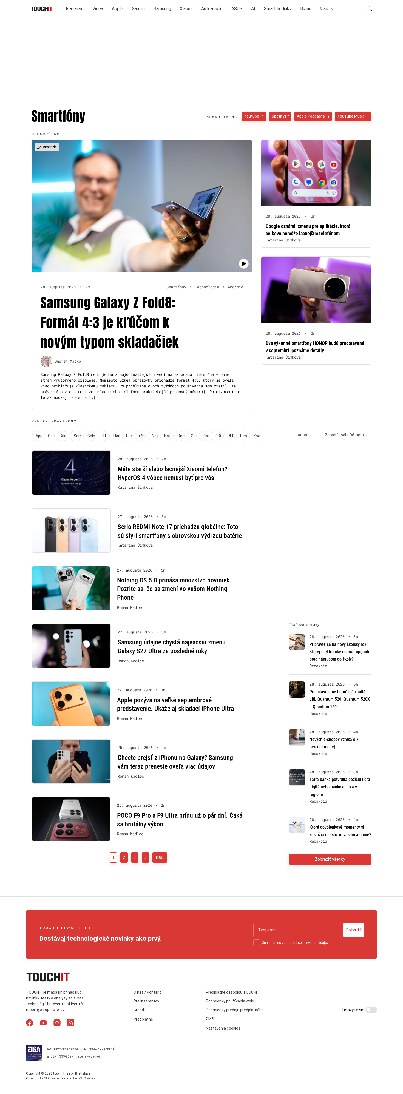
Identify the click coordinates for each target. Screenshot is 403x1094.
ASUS (236, 8)
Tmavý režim (353, 1010)
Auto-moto (212, 8)
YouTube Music (351, 116)
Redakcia (318, 666)
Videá (97, 8)
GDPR (211, 1019)
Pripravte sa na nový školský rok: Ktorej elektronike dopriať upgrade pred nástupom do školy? (340, 652)
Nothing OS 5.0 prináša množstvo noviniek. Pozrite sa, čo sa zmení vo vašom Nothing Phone (174, 588)
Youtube (251, 116)
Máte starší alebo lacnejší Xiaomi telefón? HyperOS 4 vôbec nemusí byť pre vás (172, 473)
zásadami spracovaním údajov (305, 943)
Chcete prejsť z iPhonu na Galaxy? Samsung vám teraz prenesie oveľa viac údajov (175, 762)
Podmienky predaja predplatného (235, 1010)
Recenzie (75, 8)
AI (253, 8)
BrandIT (140, 1010)
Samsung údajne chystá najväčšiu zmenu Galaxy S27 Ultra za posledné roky (172, 646)
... (145, 857)
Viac (324, 8)
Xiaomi (186, 8)
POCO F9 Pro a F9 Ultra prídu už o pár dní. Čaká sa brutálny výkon (179, 820)
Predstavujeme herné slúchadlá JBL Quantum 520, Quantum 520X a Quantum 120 (340, 699)
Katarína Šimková (283, 240)
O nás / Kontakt (147, 992)
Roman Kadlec (130, 607)
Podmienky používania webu (231, 1001)
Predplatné (143, 1019)
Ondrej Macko (68, 361)
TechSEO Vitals (84, 1078)
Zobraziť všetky (330, 859)
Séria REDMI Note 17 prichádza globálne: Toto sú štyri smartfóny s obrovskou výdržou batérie (180, 531)
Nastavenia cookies (223, 1028)
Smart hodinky (277, 8)
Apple (117, 8)
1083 (160, 857)
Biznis (305, 8)
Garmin (138, 8)
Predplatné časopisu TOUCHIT (233, 992)
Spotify (278, 116)
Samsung (162, 8)
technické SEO (39, 1078)
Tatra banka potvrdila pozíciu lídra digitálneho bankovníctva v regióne (340, 787)
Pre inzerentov (146, 1001)
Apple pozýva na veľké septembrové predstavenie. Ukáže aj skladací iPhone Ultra (175, 704)
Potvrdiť (353, 930)
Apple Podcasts (311, 116)
